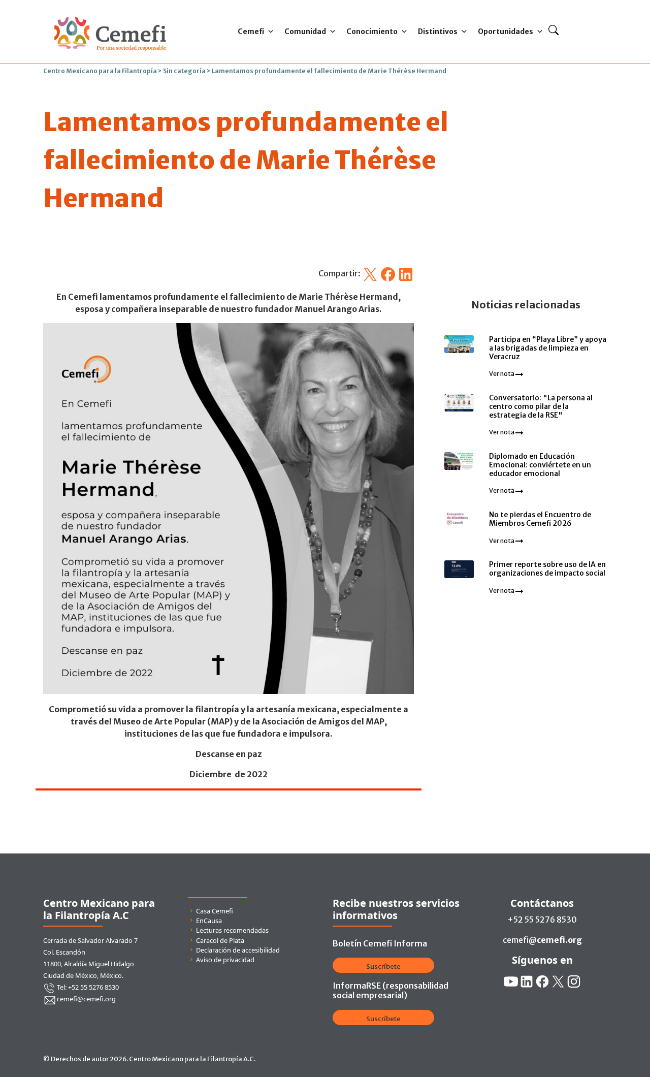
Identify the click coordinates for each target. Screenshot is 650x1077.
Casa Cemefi (214, 910)
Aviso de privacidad (225, 959)
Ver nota (502, 373)
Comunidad (305, 31)
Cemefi (251, 31)
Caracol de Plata (220, 940)
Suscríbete (383, 966)
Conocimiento (372, 31)
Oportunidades (505, 31)
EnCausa (209, 920)
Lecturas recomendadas (232, 930)
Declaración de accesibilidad (238, 950)
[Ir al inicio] (110, 14)
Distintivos (438, 31)
